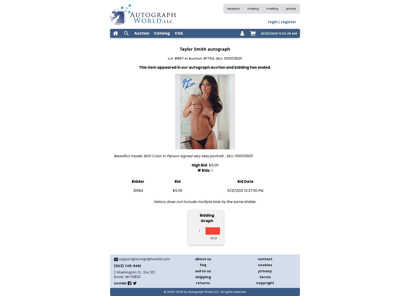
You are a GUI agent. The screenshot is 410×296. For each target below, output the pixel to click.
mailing (253, 9)
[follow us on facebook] (129, 284)
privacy (265, 271)
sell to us (203, 271)
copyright (265, 283)
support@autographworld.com (144, 259)
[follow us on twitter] (135, 284)
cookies (265, 265)
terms (265, 277)
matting (272, 9)
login (273, 21)
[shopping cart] (253, 33)
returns (203, 283)
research (233, 9)
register (288, 21)
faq (203, 265)
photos (291, 9)
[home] (115, 33)
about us (203, 259)
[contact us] (116, 259)
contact (265, 259)
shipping (203, 277)
